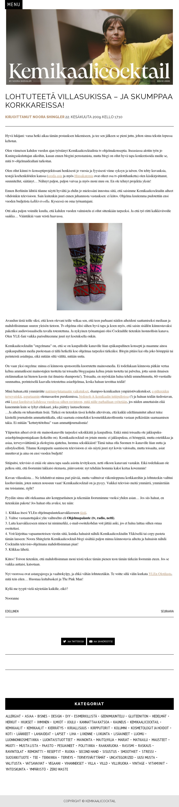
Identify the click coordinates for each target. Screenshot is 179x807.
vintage (138, 763)
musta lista (28, 745)
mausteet (159, 739)
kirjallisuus (77, 727)
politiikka (87, 745)
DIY (67, 716)
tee (35, 757)
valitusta (14, 763)
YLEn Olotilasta (160, 573)
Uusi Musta (146, 757)
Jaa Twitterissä (76, 641)
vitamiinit (156, 763)
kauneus (119, 721)
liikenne (86, 733)
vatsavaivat (35, 763)
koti (9, 733)
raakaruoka (108, 745)
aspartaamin (31, 396)
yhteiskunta (16, 769)
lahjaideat (42, 733)
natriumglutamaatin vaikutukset (66, 391)
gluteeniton (138, 716)
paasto (47, 745)
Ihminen (43, 721)
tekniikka (49, 757)
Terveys (67, 757)
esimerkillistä (85, 716)
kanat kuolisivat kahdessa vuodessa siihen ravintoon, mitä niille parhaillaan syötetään (69, 401)
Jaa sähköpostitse (103, 641)
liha (73, 733)
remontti (35, 751)
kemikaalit (14, 727)
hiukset (27, 721)
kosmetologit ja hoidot (150, 727)
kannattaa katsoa (94, 721)
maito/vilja (105, 739)
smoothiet (129, 751)
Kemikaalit (35, 727)
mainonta (84, 739)
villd (104, 763)
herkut (11, 721)
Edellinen (12, 611)
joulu (71, 721)
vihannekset (74, 763)
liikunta (103, 733)
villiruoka (120, 763)
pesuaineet (66, 745)
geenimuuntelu (112, 716)
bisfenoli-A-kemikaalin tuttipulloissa (104, 396)
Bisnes (42, 716)
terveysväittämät (91, 757)
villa (92, 763)
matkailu (140, 739)
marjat (123, 739)
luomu (139, 733)
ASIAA (29, 716)
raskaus (144, 745)
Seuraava (167, 611)
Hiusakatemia (83, 175)
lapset (60, 733)
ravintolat (15, 751)
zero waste (59, 769)
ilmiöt (58, 721)
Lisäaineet (122, 733)
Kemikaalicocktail (144, 721)
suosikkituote (17, 757)
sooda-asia (55, 175)
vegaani (54, 763)
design (56, 716)
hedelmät (159, 716)
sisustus (110, 751)
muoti (10, 745)
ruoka (70, 751)
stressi (148, 751)
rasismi (128, 745)
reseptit (54, 751)
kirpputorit (100, 727)
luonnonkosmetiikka (22, 739)
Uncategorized (121, 757)
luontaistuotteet (58, 739)
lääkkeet (23, 733)
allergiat (13, 716)
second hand (89, 751)
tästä (83, 512)
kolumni (120, 727)
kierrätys (56, 727)
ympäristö (37, 769)
